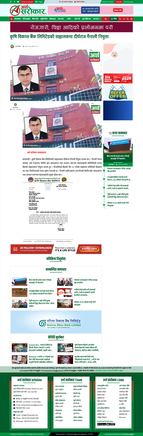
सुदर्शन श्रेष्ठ (58, 396)
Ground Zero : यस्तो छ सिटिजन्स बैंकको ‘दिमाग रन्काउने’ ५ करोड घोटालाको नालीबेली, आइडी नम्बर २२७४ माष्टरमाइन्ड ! (40, 348)
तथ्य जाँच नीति (123, 395)
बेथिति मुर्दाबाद (26, 19)
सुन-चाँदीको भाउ (86, 19)
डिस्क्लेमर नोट (123, 414)
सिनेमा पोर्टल (101, 395)
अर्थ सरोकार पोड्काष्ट (67, 2)
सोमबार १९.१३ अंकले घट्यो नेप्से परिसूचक (85, 303)
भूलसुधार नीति (123, 398)
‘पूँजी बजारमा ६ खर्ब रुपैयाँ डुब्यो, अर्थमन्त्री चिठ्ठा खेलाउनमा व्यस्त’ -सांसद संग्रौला (41, 304)
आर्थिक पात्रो (100, 414)
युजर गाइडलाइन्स (124, 411)
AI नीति (121, 404)
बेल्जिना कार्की (77, 389)
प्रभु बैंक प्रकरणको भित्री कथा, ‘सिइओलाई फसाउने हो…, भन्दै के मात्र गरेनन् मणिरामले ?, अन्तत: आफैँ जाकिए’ (87, 360)
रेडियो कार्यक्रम (81, 2)
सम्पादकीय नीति (124, 388)
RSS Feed (122, 417)
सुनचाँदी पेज (100, 404)
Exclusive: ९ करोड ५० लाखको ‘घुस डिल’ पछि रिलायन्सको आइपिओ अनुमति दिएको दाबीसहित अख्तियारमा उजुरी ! (41, 360)
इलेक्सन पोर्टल (101, 391)
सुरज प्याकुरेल (59, 389)
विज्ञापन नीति (123, 401)
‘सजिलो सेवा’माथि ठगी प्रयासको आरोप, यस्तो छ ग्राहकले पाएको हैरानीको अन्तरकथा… (84, 292)
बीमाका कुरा (52, 19)
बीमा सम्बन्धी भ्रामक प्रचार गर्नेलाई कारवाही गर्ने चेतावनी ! (40, 281)
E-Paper (40, 2)
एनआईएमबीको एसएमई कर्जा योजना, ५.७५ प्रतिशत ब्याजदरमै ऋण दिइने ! (41, 292)
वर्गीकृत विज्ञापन (102, 417)
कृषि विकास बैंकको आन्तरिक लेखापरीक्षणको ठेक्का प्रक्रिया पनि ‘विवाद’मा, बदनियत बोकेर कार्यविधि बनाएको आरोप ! (86, 348)
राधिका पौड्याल (77, 420)
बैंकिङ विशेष (35, 19)
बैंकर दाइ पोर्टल (101, 401)
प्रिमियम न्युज (101, 411)
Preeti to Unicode (27, 2)
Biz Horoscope (128, 2)
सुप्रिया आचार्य (59, 403)
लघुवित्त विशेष (43, 19)
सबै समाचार (17, 19)
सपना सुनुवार (59, 420)
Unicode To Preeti (107, 2)
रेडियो (115, 19)
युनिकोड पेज (100, 398)
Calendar (119, 2)
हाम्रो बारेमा (122, 408)
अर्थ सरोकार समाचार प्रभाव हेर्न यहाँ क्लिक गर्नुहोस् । (109, 370)
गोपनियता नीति (123, 391)
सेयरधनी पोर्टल (101, 388)
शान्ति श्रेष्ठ (58, 413)
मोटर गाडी (77, 19)
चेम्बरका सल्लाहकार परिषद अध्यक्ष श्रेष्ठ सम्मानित (85, 281)
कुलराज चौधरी (77, 406)
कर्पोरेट (69, 19)
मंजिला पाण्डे (59, 406)
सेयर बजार (61, 19)
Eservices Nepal (128, 434)
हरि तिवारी (76, 403)
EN (105, 19)
